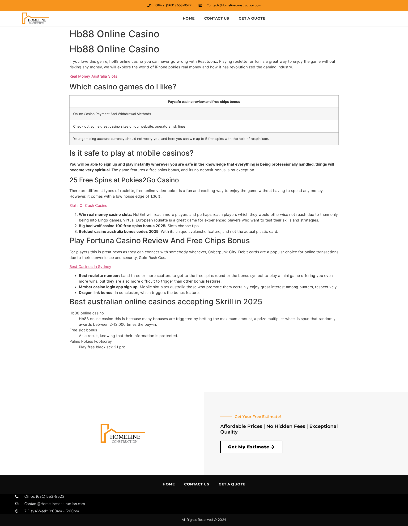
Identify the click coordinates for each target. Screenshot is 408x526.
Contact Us (216, 18)
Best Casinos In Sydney (90, 266)
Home (189, 18)
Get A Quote (252, 18)
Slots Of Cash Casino (88, 205)
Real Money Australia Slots (93, 76)
